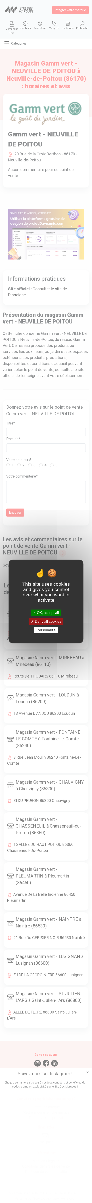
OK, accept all (47, 612)
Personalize (46, 630)
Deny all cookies (47, 621)
